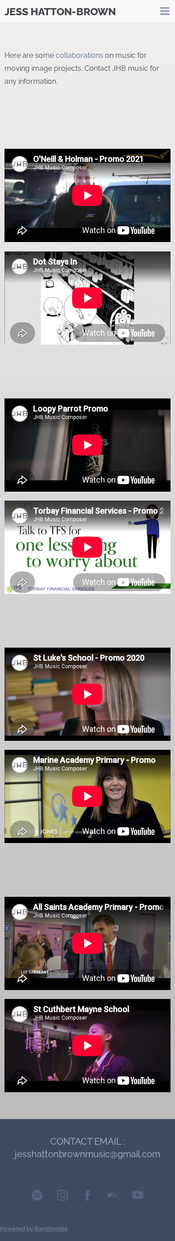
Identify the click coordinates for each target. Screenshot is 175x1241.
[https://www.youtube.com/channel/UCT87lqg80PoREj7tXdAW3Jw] (137, 1197)
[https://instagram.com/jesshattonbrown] (62, 1197)
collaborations (79, 55)
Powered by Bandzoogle (34, 1228)
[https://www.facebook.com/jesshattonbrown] (87, 1197)
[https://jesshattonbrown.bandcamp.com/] (112, 1197)
